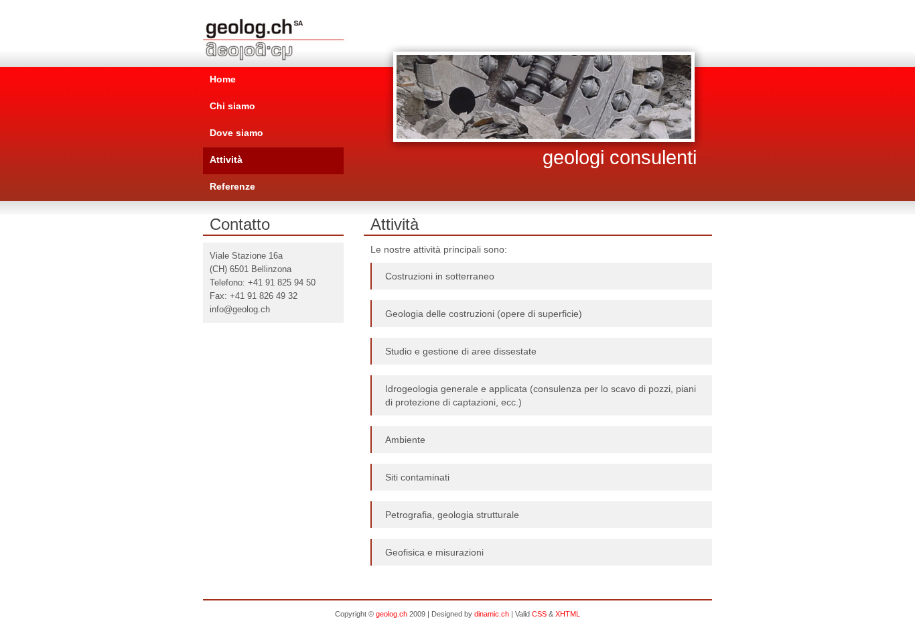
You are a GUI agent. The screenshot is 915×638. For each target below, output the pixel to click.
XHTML (567, 614)
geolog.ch (391, 614)
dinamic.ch (491, 614)
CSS (539, 614)
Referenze (232, 186)
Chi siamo (232, 106)
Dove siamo (236, 132)
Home (223, 79)
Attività (226, 159)
